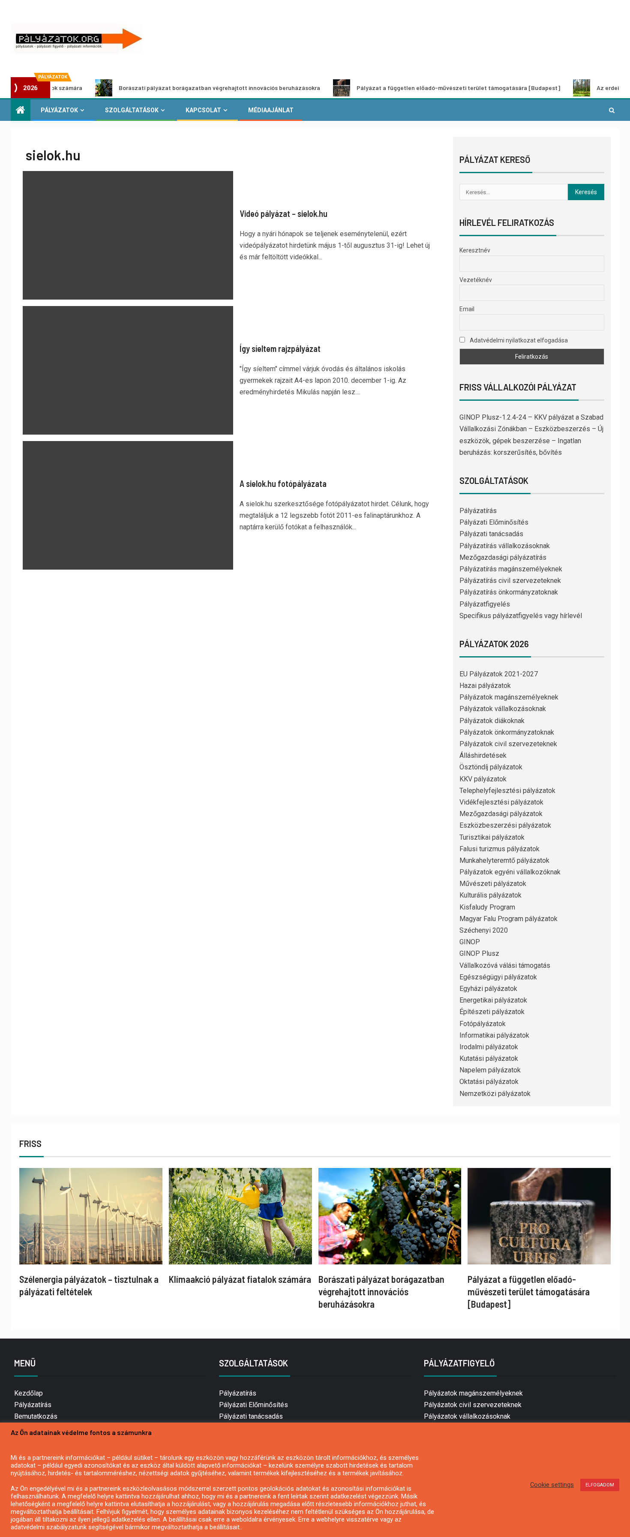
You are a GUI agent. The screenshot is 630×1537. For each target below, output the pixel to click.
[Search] (611, 110)
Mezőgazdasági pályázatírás (502, 557)
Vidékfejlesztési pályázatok (501, 802)
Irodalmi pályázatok (488, 1047)
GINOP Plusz (479, 953)
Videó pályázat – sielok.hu (283, 213)
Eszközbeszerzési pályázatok (505, 825)
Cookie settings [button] (552, 1485)
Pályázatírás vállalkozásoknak (504, 546)
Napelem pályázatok (490, 1070)
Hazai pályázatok (485, 685)
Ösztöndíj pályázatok (490, 767)
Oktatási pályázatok (489, 1082)
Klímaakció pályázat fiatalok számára (240, 1279)
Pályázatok (59, 110)
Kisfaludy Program (487, 907)
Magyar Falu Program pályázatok (508, 919)
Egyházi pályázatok (488, 989)
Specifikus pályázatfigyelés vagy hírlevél (520, 616)
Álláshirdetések (483, 755)
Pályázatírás (478, 511)
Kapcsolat (203, 110)
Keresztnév (474, 250)
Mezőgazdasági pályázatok (501, 814)
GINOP (469, 942)
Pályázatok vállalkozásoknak (502, 709)
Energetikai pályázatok (493, 1000)
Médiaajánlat (271, 110)
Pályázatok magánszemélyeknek (508, 697)
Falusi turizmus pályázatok (499, 849)
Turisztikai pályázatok (492, 837)
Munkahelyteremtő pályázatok (504, 860)
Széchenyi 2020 (483, 930)
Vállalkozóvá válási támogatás (504, 965)
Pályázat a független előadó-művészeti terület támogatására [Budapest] (411, 87)
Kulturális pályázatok (490, 895)
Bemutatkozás (35, 1416)
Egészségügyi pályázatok (498, 977)
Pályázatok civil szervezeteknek (508, 744)
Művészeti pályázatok (492, 884)
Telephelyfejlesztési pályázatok (507, 791)
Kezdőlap (28, 1393)
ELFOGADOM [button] (599, 1485)
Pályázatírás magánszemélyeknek (510, 569)
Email (466, 309)
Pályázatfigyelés (484, 604)
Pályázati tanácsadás (491, 534)
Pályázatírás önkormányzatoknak (508, 592)
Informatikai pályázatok (494, 1035)
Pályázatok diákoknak (492, 721)
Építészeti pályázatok (492, 1012)
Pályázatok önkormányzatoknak (506, 732)
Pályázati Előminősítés (493, 522)
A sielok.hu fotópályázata (283, 483)
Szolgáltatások (132, 110)
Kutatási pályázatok (488, 1058)
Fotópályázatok (482, 1024)
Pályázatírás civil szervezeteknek (510, 580)
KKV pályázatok (483, 779)
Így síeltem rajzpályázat (280, 348)
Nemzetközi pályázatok (495, 1094)
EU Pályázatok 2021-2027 (498, 674)
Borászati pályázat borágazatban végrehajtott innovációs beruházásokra (172, 87)
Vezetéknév (475, 279)
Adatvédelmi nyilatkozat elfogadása (518, 340)
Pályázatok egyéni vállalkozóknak (510, 872)
